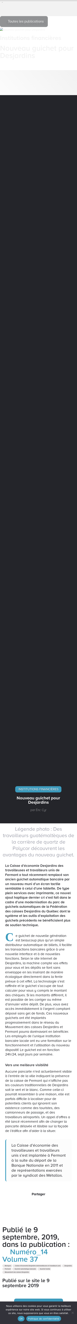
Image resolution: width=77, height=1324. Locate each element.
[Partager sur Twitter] (34, 1203)
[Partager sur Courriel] (42, 1203)
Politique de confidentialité (43, 1318)
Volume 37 (20, 1259)
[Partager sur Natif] (50, 1203)
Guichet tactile (45, 1269)
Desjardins (68, 1266)
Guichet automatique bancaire (25, 1269)
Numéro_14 (28, 1251)
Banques (7, 1266)
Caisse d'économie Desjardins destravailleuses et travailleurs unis (38, 1266)
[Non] (72, 1313)
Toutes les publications (25, 21)
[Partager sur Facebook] (27, 1203)
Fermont (7, 1269)
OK (21, 1318)
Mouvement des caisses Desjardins (16, 1272)
